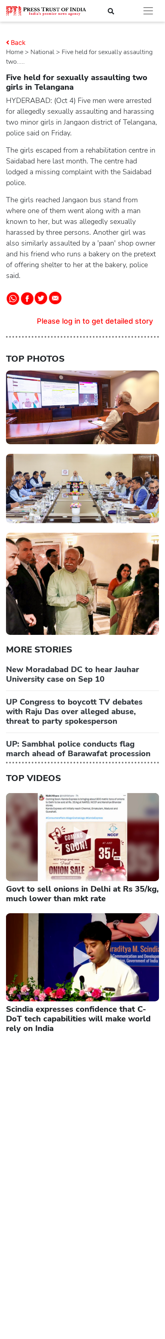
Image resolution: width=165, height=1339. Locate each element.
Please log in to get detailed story (95, 321)
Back (18, 42)
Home (14, 52)
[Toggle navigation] (148, 10)
